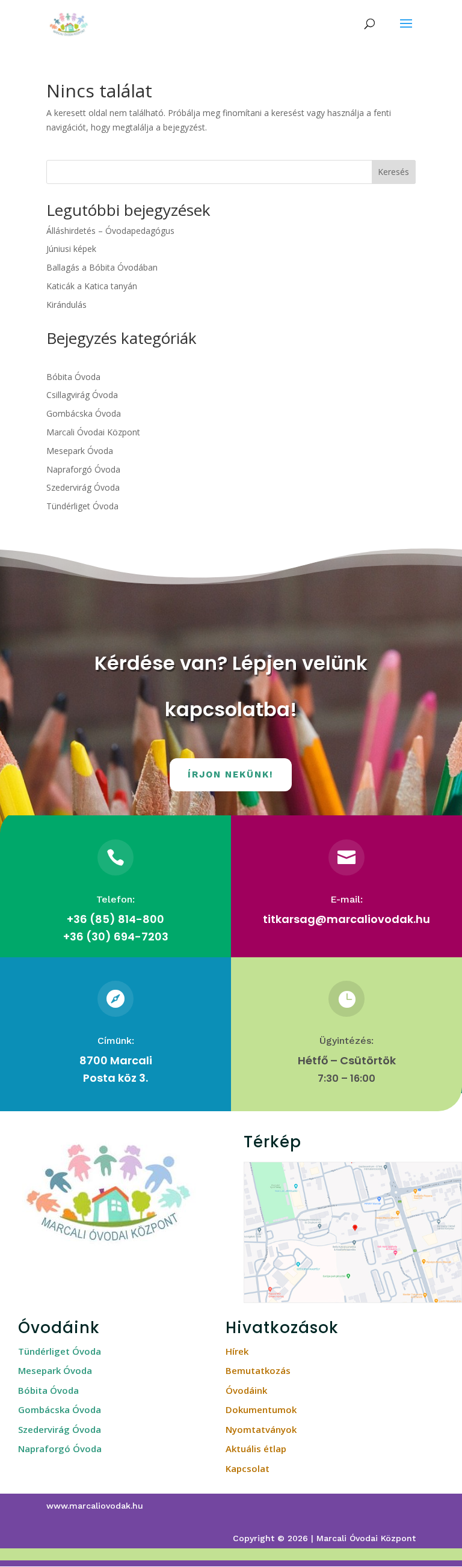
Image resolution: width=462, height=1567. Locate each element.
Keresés (393, 171)
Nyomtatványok (261, 1429)
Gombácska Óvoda (83, 413)
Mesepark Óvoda (79, 450)
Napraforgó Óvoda (83, 469)
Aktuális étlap (256, 1449)
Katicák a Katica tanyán (91, 286)
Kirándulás (66, 304)
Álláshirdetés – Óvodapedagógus (110, 230)
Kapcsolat (248, 1468)
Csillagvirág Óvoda (82, 394)
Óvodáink (246, 1390)
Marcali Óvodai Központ (93, 432)
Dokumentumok (261, 1409)
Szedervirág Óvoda (83, 487)
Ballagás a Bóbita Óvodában (102, 267)
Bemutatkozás (258, 1370)
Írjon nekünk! (231, 774)
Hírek (237, 1351)
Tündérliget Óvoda (82, 506)
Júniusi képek (71, 248)
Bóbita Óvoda (73, 376)
